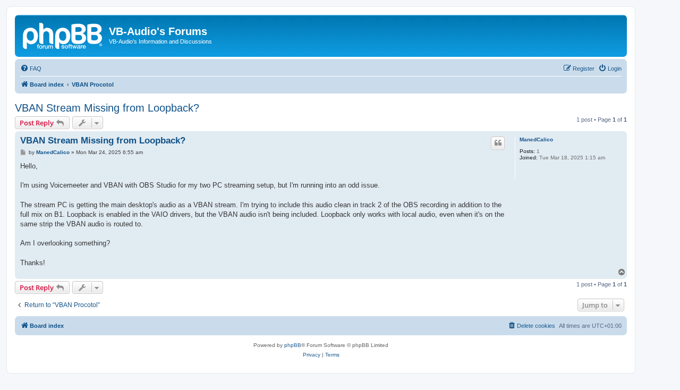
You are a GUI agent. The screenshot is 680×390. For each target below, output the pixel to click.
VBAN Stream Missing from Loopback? (107, 108)
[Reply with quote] (498, 143)
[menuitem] (30, 68)
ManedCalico (536, 139)
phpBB (292, 345)
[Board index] (63, 35)
